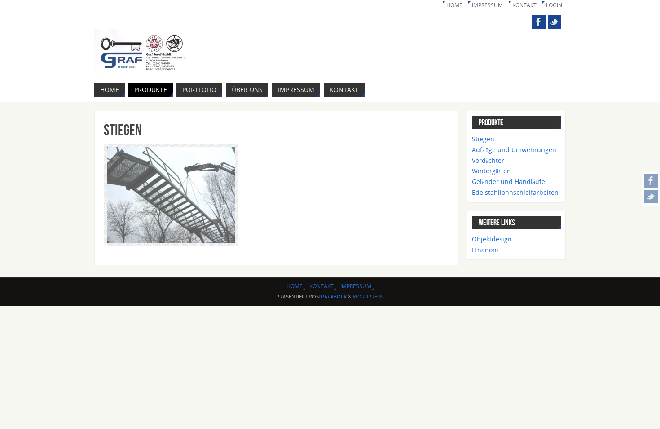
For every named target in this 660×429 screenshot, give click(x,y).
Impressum (487, 5)
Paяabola (334, 296)
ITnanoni (485, 249)
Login (554, 5)
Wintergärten (491, 170)
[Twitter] (651, 196)
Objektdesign (492, 239)
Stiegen (483, 139)
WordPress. (368, 296)
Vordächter (488, 160)
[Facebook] (651, 181)
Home (454, 5)
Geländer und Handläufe (508, 181)
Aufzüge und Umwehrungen (514, 149)
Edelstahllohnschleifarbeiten (515, 192)
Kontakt (524, 5)
